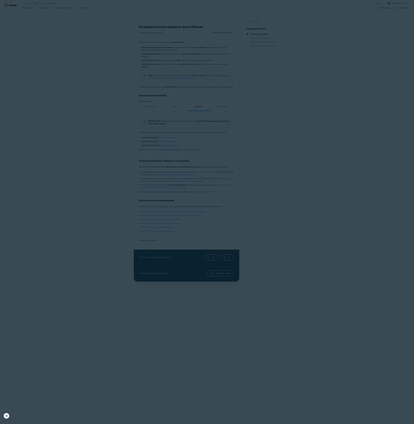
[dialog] (207, 212)
